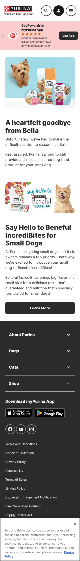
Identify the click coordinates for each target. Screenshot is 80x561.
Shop (14, 383)
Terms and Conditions (21, 444)
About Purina (22, 334)
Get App (68, 36)
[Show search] (46, 10)
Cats (13, 367)
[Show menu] (71, 10)
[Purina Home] (22, 11)
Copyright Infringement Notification (31, 497)
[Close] (3, 35)
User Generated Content (23, 506)
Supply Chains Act (18, 515)
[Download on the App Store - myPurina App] (18, 412)
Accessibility (14, 470)
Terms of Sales (16, 479)
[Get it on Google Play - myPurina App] (50, 412)
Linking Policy (15, 488)
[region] (40, 539)
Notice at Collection (19, 453)
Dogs (14, 351)
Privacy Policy (15, 462)
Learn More (40, 308)
